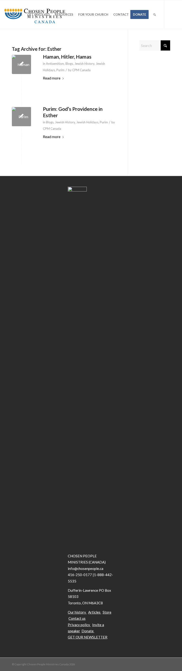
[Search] (154, 14)
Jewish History (84, 63)
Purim (60, 70)
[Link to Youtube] (19, 42)
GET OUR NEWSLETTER (87, 637)
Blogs (69, 63)
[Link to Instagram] (26, 42)
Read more (51, 78)
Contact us (77, 618)
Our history (77, 612)
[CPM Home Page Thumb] (21, 64)
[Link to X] (5, 42)
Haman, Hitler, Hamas (67, 57)
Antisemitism (55, 63)
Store (107, 612)
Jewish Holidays (87, 122)
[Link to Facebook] (12, 42)
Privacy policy (79, 625)
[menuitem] (14, 14)
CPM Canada (81, 70)
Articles (94, 612)
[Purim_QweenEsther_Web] (21, 116)
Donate (88, 631)
